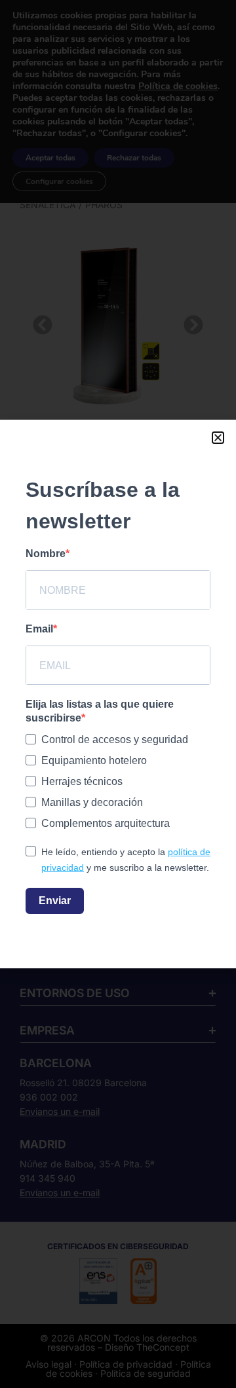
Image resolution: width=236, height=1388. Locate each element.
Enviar (55, 900)
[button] (218, 438)
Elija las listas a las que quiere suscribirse (100, 711)
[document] (118, 694)
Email (39, 628)
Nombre (46, 553)
